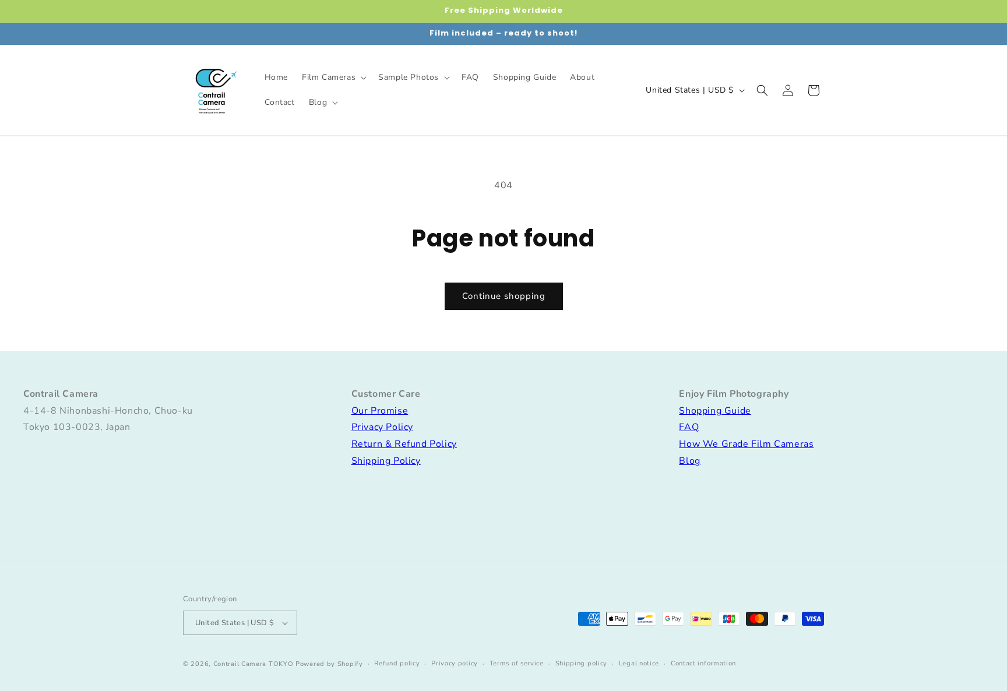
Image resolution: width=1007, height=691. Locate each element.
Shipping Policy (386, 460)
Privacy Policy (382, 427)
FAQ (689, 427)
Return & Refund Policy (404, 444)
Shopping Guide (715, 410)
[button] (333, 77)
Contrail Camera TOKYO (253, 664)
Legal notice (639, 663)
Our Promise (380, 410)
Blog (689, 460)
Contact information (703, 663)
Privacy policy (454, 663)
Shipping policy (581, 663)
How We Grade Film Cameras (746, 444)
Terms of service (517, 663)
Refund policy (397, 663)
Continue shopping (503, 296)
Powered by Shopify (329, 664)
